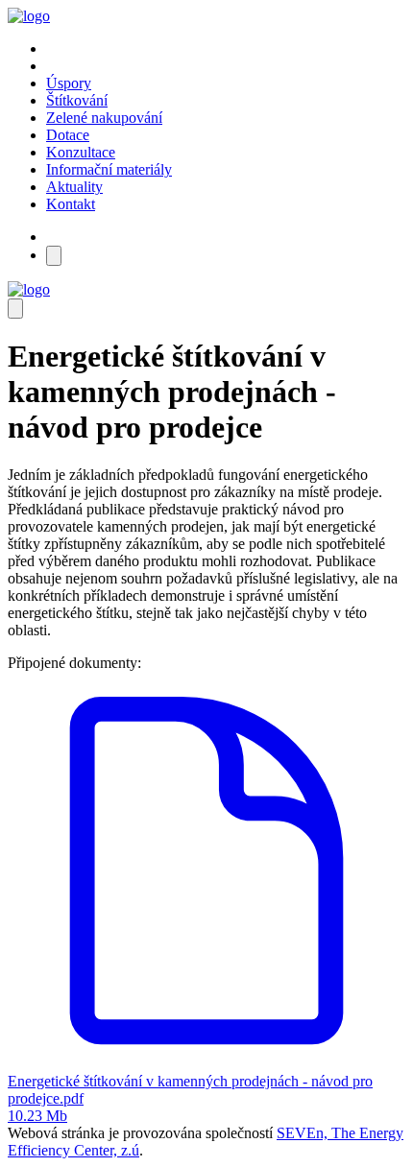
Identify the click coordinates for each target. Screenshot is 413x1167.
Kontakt (70, 204)
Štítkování (77, 100)
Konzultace (80, 152)
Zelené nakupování (104, 117)
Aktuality (74, 187)
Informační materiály (109, 169)
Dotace (67, 135)
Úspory (68, 83)
